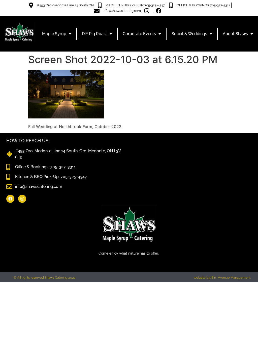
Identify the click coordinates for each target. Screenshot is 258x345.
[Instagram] (22, 199)
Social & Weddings (189, 33)
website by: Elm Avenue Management (222, 277)
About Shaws (235, 33)
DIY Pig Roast (94, 33)
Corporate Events (139, 33)
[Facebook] (10, 199)
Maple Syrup (54, 33)
